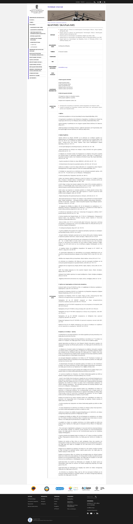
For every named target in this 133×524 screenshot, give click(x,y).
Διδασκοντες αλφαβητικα (61, 22)
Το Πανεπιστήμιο (32, 499)
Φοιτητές (43, 501)
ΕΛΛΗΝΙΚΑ (78, 2)
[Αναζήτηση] (94, 2)
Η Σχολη (32, 20)
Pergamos (56, 506)
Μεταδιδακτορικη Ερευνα (36, 66)
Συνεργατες (33, 44)
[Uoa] (30, 520)
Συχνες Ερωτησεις (34, 73)
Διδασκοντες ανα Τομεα (36, 27)
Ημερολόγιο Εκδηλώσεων (70, 502)
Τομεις (31, 22)
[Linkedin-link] (104, 2)
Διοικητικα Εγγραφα (35, 42)
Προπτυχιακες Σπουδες (35, 57)
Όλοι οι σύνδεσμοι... (71, 509)
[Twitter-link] (102, 2)
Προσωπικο (53, 22)
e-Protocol (56, 508)
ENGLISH (82, 2)
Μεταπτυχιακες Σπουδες (36, 62)
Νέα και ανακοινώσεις (33, 506)
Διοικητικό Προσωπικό (92, 510)
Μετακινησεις (34, 47)
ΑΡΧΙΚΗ (49, 22)
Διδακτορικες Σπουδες (35, 64)
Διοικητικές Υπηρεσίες (33, 501)
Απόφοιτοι (43, 503)
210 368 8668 (92, 505)
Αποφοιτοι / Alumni (34, 75)
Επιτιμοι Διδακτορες (35, 36)
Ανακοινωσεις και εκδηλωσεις (37, 17)
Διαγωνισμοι (33, 78)
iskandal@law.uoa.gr (62, 67)
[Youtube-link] (100, 2)
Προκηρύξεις (70, 499)
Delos (55, 503)
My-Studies (56, 499)
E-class (55, 501)
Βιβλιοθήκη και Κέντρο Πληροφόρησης (72, 506)
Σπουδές (43, 499)
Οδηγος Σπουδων (34, 59)
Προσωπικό (30, 503)
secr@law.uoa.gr (90, 507)
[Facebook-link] (98, 2)
